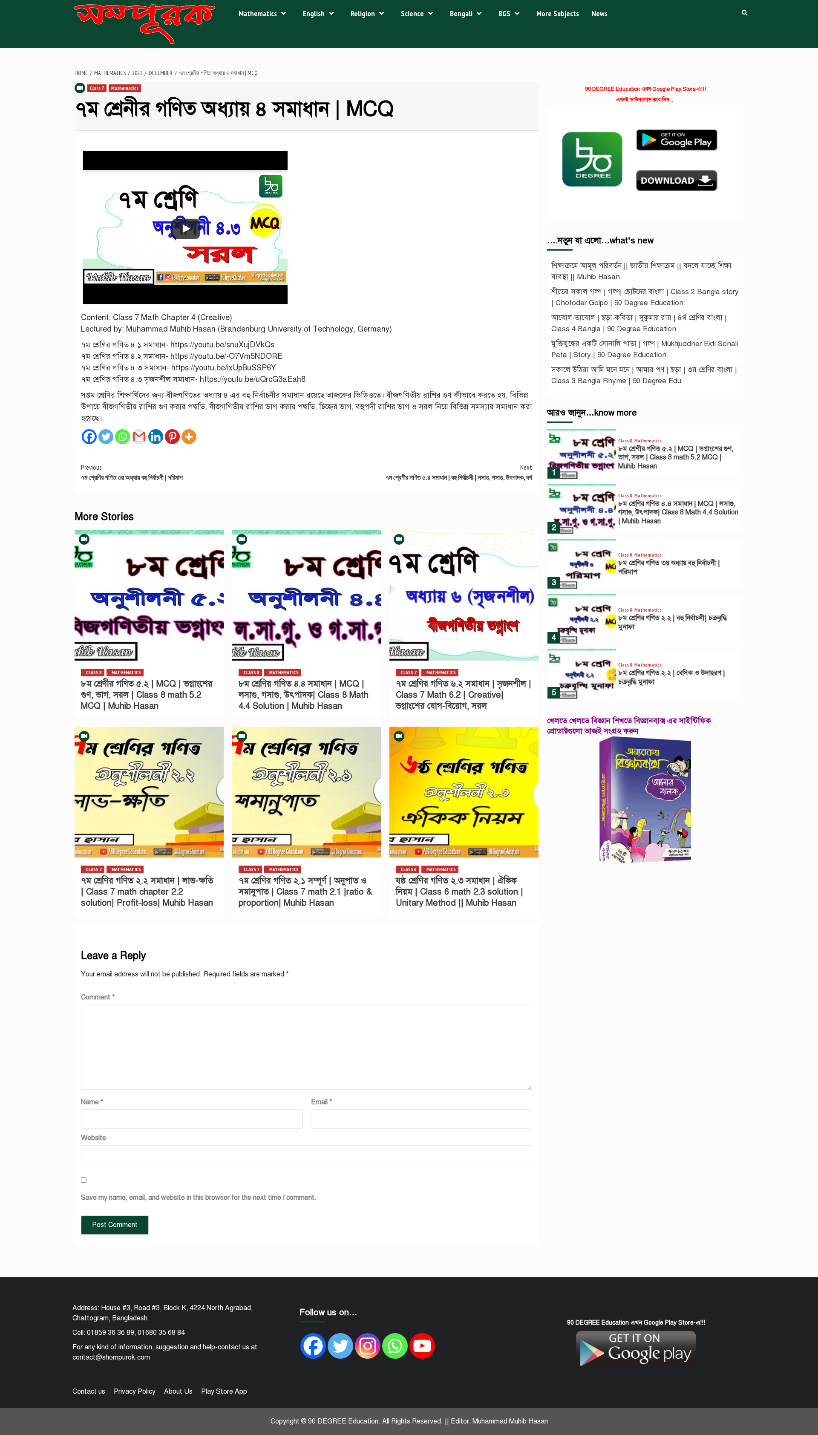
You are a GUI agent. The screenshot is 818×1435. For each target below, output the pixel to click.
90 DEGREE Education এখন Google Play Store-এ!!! (645, 89)
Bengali (461, 13)
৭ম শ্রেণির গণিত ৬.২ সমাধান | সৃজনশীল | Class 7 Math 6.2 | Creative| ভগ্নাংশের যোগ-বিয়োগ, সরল (463, 695)
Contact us (88, 1391)
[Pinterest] (172, 436)
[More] (188, 436)
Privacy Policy (135, 1391)
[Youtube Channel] (422, 1346)
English (314, 13)
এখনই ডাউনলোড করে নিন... (644, 100)
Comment (98, 997)
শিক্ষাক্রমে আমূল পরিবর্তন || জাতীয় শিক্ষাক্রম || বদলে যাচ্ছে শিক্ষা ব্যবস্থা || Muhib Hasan (641, 271)
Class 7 (97, 88)
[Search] (744, 13)
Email (321, 1102)
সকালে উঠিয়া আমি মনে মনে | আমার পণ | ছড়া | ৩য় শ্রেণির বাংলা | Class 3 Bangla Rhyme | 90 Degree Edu (644, 375)
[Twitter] (105, 436)
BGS (504, 13)
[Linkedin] (155, 436)
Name (92, 1102)
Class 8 (94, 672)
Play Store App (224, 1391)
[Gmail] (139, 436)
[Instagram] (367, 1346)
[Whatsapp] (122, 436)
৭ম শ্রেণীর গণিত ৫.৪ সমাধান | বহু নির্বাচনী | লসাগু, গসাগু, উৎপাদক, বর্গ (459, 472)
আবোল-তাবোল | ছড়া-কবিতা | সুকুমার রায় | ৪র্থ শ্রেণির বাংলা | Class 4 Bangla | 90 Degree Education (639, 323)
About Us (178, 1391)
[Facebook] (89, 436)
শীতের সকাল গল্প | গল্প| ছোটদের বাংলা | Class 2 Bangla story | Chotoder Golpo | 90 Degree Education (645, 297)
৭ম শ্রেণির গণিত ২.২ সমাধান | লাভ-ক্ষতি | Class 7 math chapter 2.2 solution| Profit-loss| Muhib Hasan (147, 891)
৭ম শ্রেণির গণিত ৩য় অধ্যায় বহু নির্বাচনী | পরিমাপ (132, 472)
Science (412, 13)
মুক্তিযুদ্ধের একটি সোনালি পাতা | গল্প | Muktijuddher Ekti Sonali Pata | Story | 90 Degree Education (644, 349)
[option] (645, 455)
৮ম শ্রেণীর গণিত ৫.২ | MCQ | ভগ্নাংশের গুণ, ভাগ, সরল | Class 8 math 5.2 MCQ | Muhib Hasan (147, 695)
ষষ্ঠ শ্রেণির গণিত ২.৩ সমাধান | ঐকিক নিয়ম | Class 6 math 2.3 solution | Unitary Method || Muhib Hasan (459, 891)
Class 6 (409, 869)
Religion (363, 13)
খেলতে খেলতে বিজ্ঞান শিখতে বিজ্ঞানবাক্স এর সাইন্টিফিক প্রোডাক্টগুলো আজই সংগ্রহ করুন (629, 725)
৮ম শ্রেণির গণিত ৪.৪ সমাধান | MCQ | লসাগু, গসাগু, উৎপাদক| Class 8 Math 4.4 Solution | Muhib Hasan (304, 695)
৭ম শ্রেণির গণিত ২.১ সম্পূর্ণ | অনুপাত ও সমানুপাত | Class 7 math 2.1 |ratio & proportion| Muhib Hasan (305, 891)
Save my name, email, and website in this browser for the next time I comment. (199, 1197)
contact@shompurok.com (111, 1357)
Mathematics (258, 13)
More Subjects (557, 13)
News (600, 13)
